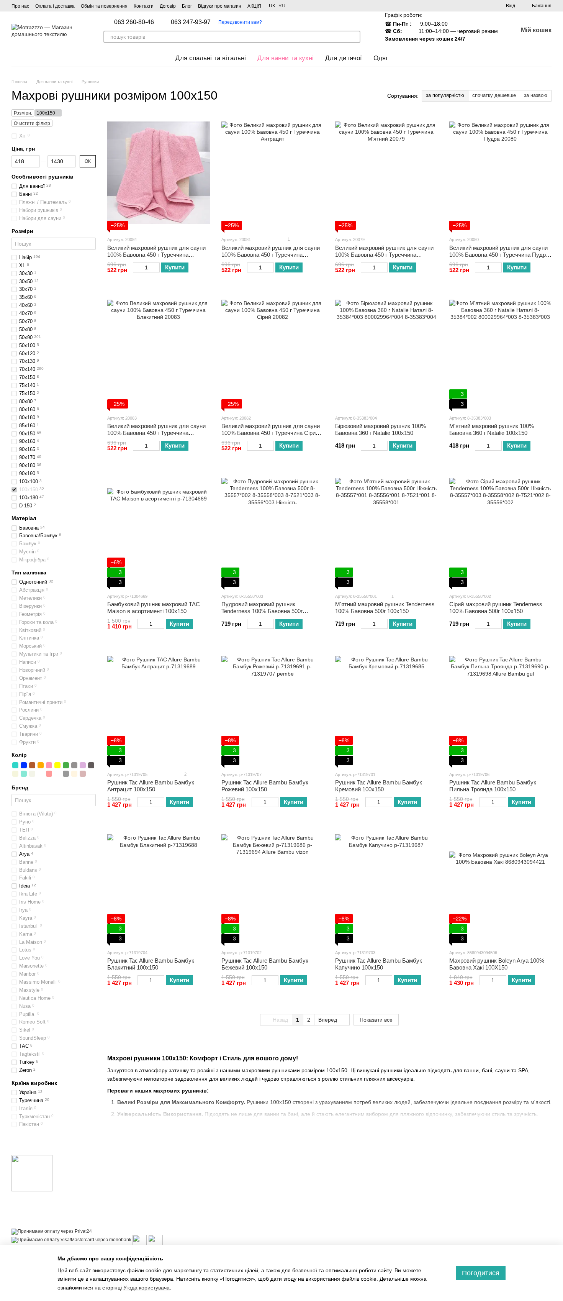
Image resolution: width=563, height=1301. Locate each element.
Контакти (144, 6)
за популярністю (445, 95)
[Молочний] (32, 774)
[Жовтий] (57, 765)
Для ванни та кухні (285, 58)
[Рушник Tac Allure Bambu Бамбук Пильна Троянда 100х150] (500, 707)
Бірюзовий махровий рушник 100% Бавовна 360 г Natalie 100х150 (380, 429)
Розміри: (23, 113)
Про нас (20, 6)
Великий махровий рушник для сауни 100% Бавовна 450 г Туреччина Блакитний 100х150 (156, 433)
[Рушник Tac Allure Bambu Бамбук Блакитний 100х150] (158, 885)
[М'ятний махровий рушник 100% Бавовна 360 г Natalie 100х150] (500, 351)
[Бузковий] (83, 765)
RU (281, 5)
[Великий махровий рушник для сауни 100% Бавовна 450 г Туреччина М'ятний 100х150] (386, 172)
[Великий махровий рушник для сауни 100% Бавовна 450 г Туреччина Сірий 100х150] (272, 351)
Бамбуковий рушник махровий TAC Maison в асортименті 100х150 (153, 607)
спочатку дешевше (494, 95)
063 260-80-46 (134, 22)
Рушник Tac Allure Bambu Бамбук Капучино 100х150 (378, 964)
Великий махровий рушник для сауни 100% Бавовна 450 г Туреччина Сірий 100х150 (270, 433)
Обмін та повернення (104, 6)
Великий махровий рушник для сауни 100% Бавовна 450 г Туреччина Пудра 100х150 (499, 254)
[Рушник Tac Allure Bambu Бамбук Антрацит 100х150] (158, 707)
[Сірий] (74, 765)
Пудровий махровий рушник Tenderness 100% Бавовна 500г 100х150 (262, 611)
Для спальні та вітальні (210, 58)
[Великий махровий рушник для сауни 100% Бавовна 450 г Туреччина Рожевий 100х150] (158, 172)
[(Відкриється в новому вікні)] (140, 1239)
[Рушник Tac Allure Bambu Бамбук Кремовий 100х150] (386, 707)
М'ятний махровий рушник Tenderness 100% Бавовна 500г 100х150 (385, 607)
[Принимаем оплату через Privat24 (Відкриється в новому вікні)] (51, 1231)
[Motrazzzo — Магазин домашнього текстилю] (31, 1172)
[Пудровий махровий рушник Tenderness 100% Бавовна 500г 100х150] (272, 529)
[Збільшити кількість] (156, 267)
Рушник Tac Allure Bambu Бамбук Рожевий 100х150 (264, 785)
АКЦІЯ (254, 6)
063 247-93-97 (191, 22)
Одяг (380, 58)
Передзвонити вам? (240, 22)
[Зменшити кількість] (136, 267)
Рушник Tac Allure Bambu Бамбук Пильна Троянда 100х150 (492, 785)
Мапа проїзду (484, 1242)
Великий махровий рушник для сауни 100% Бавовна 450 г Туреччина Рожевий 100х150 (156, 254)
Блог (187, 6)
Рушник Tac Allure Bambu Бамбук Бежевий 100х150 (264, 964)
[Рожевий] (49, 765)
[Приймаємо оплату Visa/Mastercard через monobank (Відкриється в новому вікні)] (71, 1239)
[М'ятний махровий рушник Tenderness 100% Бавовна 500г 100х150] (386, 529)
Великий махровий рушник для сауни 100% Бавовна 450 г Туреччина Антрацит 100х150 (270, 254)
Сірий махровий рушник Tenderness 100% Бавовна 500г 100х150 (495, 607)
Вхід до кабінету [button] (306, 1168)
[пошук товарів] (354, 37)
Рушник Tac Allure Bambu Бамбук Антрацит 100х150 (150, 785)
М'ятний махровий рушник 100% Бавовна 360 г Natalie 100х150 (491, 429)
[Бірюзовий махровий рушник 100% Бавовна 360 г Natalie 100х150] (386, 351)
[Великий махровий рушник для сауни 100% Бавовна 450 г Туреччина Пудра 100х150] (500, 172)
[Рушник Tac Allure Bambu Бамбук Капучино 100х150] (386, 885)
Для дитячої (343, 58)
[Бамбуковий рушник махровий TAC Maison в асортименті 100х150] (158, 529)
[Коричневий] (32, 765)
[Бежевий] (15, 774)
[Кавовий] (91, 765)
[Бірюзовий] (15, 765)
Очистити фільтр (32, 123)
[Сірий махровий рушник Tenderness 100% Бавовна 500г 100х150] (500, 529)
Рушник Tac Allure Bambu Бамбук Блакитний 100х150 (150, 964)
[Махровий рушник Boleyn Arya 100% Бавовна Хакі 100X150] (500, 885)
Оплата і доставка (55, 6)
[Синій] (24, 765)
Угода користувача (146, 1288)
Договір (168, 6)
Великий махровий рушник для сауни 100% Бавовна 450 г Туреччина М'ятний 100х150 (384, 254)
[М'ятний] (24, 774)
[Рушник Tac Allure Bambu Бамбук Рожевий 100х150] (272, 707)
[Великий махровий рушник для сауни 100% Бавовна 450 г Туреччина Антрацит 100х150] (272, 172)
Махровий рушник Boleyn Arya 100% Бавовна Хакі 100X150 (496, 964)
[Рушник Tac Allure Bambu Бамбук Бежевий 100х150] (272, 885)
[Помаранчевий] (40, 765)
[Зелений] (66, 765)
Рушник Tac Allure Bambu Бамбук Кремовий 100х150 (378, 785)
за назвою (535, 95)
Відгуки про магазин (219, 6)
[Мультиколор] (40, 774)
